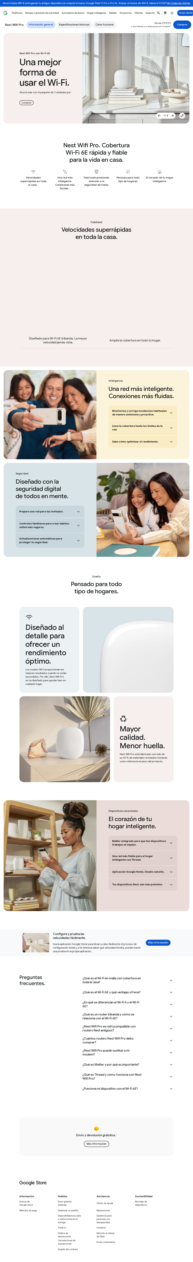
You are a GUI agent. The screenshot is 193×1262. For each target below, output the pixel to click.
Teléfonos (17, 13)
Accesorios (126, 13)
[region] (96, 1136)
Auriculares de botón (73, 13)
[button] (158, 13)
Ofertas (138, 13)
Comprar (182, 24)
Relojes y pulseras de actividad (42, 13)
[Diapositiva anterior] (159, 115)
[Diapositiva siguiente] (172, 115)
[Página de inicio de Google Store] (5, 13)
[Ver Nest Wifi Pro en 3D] (182, 115)
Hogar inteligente (96, 13)
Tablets (113, 13)
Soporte (150, 13)
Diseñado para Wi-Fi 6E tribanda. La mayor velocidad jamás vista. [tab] (58, 340)
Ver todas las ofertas (178, 3)
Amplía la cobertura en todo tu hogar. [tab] (135, 340)
